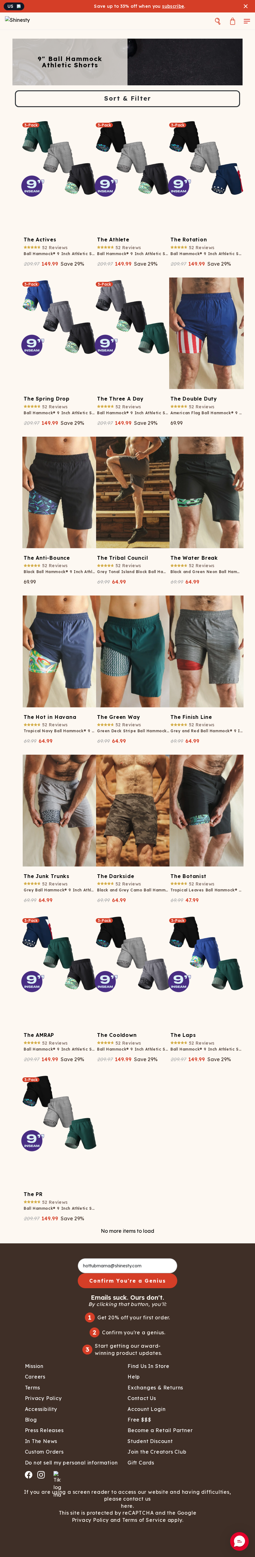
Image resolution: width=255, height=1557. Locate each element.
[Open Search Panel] (217, 21)
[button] (239, 1541)
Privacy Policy (90, 1520)
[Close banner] (245, 6)
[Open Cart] (232, 21)
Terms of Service (144, 1520)
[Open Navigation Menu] (247, 21)
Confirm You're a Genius (127, 1281)
